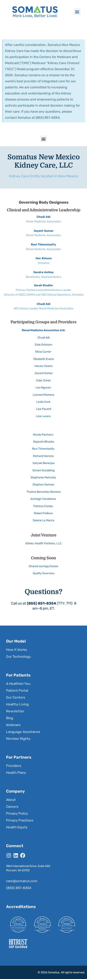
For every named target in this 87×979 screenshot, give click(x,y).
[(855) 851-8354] (43, 887)
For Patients (18, 675)
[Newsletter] (43, 711)
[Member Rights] (43, 738)
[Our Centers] (43, 697)
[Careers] (43, 806)
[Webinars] (43, 724)
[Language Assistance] (43, 731)
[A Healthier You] (43, 683)
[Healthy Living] (43, 704)
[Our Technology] (43, 656)
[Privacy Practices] (43, 820)
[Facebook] (22, 855)
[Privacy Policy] (43, 813)
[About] (43, 799)
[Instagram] (8, 855)
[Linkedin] (15, 855)
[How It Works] (43, 649)
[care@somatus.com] (43, 881)
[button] (77, 11)
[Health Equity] (43, 827)
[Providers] (43, 765)
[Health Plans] (43, 772)
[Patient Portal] (43, 690)
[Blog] (43, 718)
